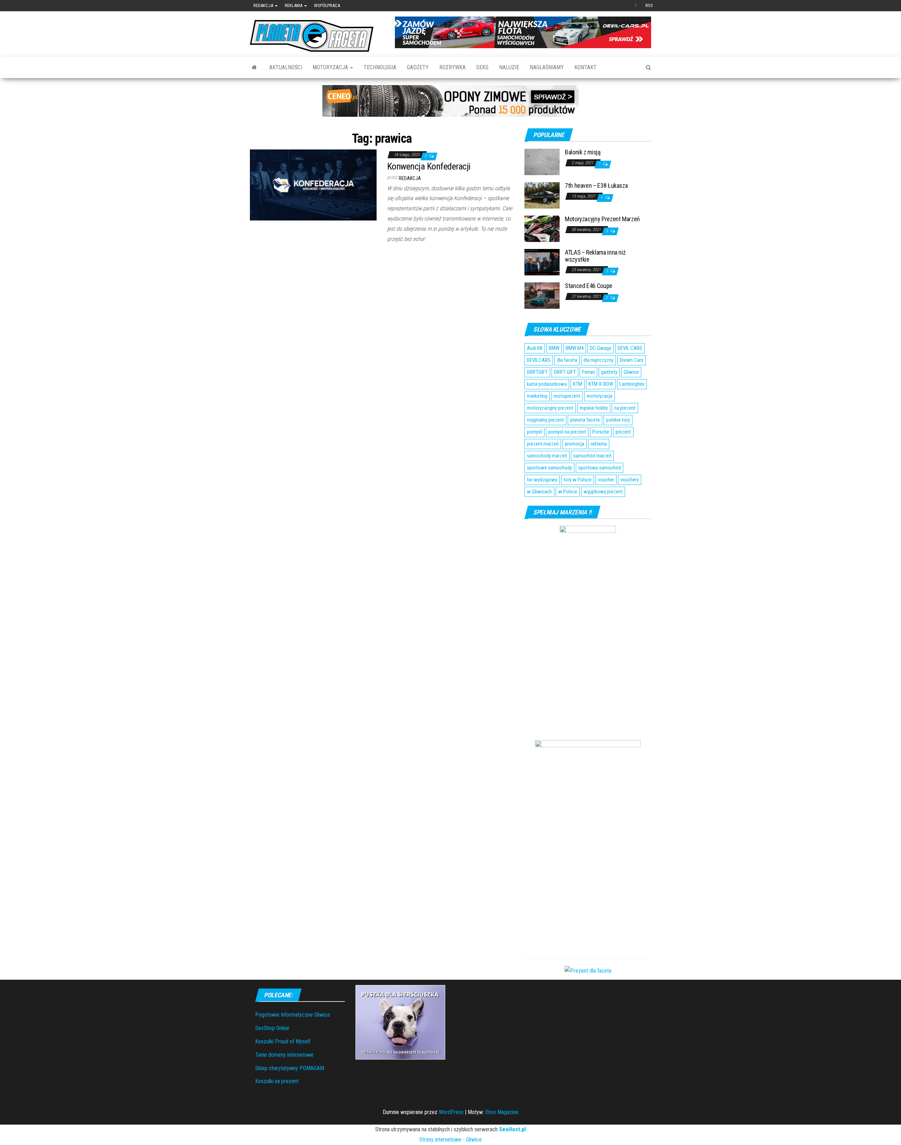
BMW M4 (575, 348)
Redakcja (263, 5)
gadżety (609, 372)
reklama (599, 444)
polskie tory (618, 420)
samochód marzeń (592, 456)
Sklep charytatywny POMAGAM (289, 1068)
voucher (606, 479)
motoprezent (567, 396)
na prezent (625, 408)
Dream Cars (631, 360)
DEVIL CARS (630, 348)
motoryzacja (599, 396)
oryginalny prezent (545, 420)
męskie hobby (594, 408)
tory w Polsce (577, 479)
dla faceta (567, 360)
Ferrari (588, 372)
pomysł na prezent (567, 432)
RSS (649, 5)
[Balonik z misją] (542, 161)
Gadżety (418, 67)
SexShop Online (272, 1028)
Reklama (294, 5)
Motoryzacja (331, 67)
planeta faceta (585, 420)
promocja (574, 444)
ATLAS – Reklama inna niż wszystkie (595, 256)
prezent (623, 432)
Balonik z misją (583, 152)
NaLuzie (509, 67)
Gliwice (631, 372)
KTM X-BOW (600, 384)
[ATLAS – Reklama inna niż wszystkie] (542, 261)
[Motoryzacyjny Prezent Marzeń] (542, 228)
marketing (537, 396)
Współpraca (327, 5)
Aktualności (285, 67)
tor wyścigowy (542, 479)
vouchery (629, 479)
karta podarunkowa (547, 384)
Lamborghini (631, 384)
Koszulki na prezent (276, 1081)
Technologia (380, 67)
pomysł (534, 432)
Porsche (600, 432)
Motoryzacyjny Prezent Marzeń (602, 219)
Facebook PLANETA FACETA (636, 5)
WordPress (451, 1112)
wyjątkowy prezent (603, 491)
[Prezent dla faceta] (588, 970)
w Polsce (567, 491)
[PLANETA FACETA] (254, 67)
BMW (554, 348)
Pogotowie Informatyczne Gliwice (292, 1014)
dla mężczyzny (598, 360)
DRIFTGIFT (537, 372)
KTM (577, 384)
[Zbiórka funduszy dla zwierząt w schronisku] (400, 1021)
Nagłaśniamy (547, 67)
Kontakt (585, 67)
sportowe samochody (549, 468)
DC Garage (600, 348)
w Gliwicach (539, 491)
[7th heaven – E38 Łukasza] (542, 195)
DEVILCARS (538, 360)
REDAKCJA (410, 178)
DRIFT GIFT (565, 372)
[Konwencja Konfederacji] (313, 184)
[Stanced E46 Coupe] (542, 295)
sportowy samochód (599, 468)
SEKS (482, 67)
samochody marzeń (547, 456)
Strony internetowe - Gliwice (450, 1139)
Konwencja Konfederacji (429, 166)
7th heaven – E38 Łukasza (596, 185)
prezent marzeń (543, 444)
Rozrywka (452, 67)
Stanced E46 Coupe (588, 285)
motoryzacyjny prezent (550, 408)
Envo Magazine (501, 1112)
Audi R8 (534, 348)
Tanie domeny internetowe (284, 1054)
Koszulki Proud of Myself (282, 1041)
